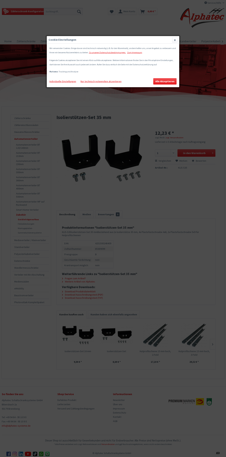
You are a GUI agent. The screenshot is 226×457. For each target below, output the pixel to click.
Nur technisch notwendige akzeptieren (101, 81)
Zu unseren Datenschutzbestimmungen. (107, 52)
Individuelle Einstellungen (62, 81)
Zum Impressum (134, 52)
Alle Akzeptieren (164, 81)
